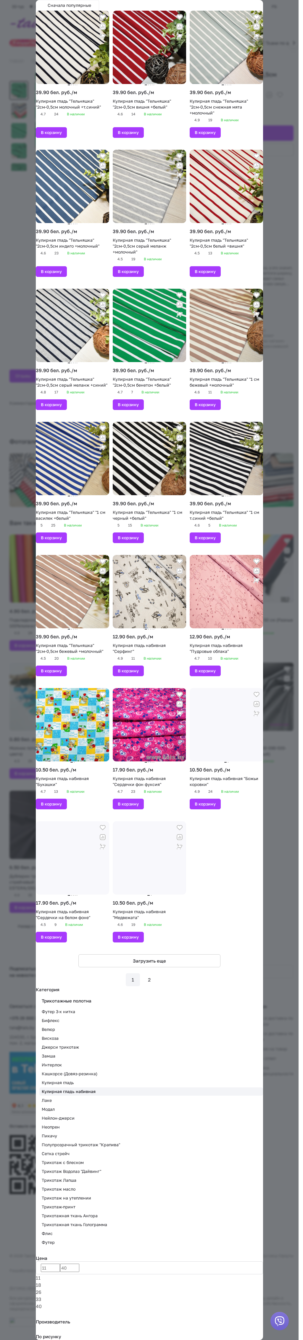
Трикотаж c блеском (63, 1162)
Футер (48, 1242)
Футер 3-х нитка (58, 1011)
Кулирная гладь (58, 1082)
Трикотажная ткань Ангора (70, 1215)
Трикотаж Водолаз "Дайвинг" (71, 1171)
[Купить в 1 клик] (103, 36)
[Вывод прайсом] (261, 4)
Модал (48, 1109)
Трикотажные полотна (66, 1000)
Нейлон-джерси (58, 1118)
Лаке (47, 1100)
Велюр (48, 1029)
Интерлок (52, 1064)
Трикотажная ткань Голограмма (74, 1224)
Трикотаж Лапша (59, 1180)
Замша (48, 1055)
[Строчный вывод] (256, 4)
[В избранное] (103, 17)
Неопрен (51, 1126)
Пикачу (49, 1135)
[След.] (166, 979)
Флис (47, 1233)
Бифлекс (50, 1020)
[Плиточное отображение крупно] (247, 4)
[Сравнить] (103, 27)
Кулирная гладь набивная (69, 1091)
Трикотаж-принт (58, 1206)
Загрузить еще (149, 960)
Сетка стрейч (56, 1153)
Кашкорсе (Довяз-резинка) (69, 1073)
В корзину (51, 132)
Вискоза (50, 1038)
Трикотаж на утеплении (66, 1197)
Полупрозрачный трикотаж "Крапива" (81, 1144)
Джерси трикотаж (60, 1047)
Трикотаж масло (58, 1189)
